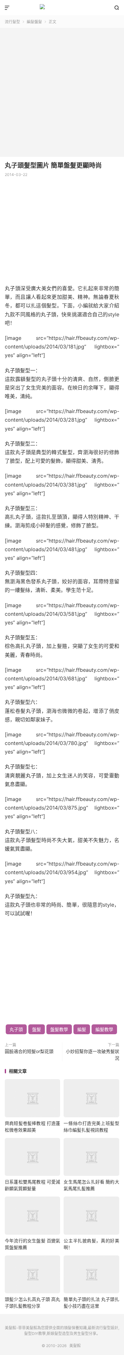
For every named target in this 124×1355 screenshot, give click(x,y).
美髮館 (62, 8)
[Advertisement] (62, 90)
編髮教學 (104, 1029)
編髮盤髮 (34, 21)
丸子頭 (16, 1029)
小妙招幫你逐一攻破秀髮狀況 (92, 1055)
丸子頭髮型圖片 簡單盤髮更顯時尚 (53, 165)
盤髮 (36, 1029)
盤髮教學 (59, 1029)
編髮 (81, 1029)
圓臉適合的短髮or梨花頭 (29, 1051)
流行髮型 (12, 21)
